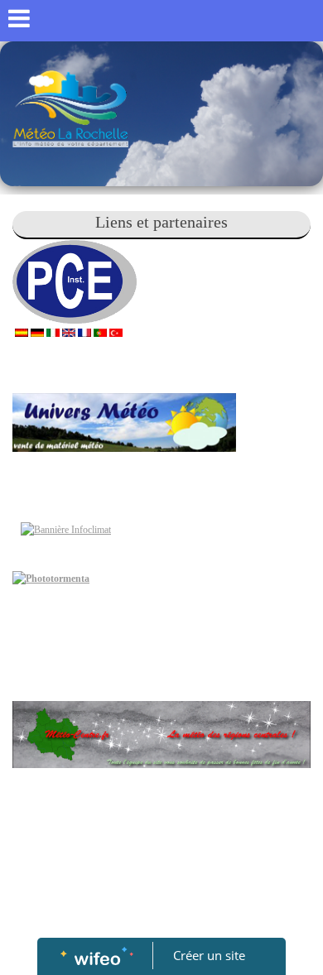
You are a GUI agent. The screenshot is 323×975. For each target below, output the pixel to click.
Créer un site (209, 955)
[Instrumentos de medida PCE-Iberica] (43, 280)
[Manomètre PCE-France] (106, 280)
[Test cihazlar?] (116, 331)
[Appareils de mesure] (84, 331)
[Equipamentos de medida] (100, 331)
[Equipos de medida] (21, 331)
